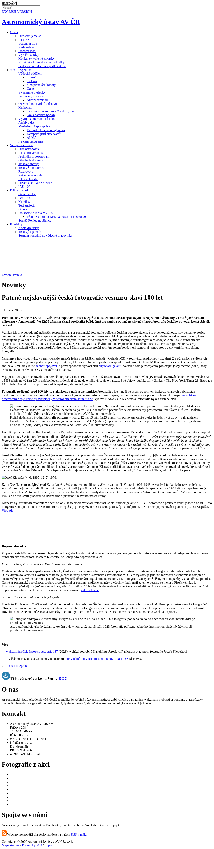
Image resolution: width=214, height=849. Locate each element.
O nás (14, 32)
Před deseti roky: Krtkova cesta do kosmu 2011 (58, 216)
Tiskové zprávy (28, 164)
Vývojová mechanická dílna (36, 119)
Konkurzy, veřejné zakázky (36, 58)
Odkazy (23, 209)
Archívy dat (26, 122)
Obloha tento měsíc (31, 160)
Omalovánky (27, 194)
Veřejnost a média (21, 145)
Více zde (7, 510)
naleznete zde (90, 590)
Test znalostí (26, 205)
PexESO (24, 198)
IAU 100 (24, 186)
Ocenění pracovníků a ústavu (37, 103)
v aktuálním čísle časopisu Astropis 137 (32, 651)
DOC (63, 678)
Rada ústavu (26, 47)
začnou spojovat (46, 366)
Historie (23, 39)
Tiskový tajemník (29, 232)
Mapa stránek (10, 845)
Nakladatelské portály (41, 115)
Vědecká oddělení (30, 73)
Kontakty (16, 224)
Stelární (32, 81)
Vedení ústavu (27, 43)
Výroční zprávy (28, 55)
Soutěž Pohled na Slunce (34, 220)
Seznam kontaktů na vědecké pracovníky (45, 235)
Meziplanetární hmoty (41, 85)
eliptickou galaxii (110, 366)
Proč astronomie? (29, 149)
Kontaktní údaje (28, 228)
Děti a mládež (19, 190)
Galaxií (31, 88)
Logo (48, 845)
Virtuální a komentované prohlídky (41, 62)
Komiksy (24, 201)
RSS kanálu (79, 834)
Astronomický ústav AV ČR (41, 22)
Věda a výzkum (20, 70)
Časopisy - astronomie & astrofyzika (51, 111)
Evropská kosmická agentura (46, 130)
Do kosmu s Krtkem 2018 (35, 213)
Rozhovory (25, 171)
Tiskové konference (31, 168)
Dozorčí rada (27, 51)
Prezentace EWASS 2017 (35, 183)
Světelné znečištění (30, 175)
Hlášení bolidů (28, 179)
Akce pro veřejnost (30, 152)
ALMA (32, 137)
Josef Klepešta (18, 666)
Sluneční (32, 77)
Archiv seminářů (38, 100)
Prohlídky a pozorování (33, 156)
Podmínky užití (32, 845)
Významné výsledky (32, 92)
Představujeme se (29, 36)
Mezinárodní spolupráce (34, 126)
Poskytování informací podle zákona (42, 66)
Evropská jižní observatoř (43, 134)
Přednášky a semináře (32, 96)
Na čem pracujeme (30, 141)
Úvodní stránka (12, 275)
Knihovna (25, 107)
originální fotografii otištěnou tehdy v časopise (97, 658)
